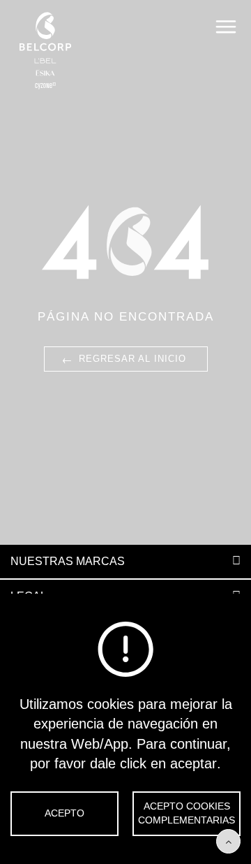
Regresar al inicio (123, 358)
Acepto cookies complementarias (186, 813)
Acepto (64, 813)
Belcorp (45, 50)
